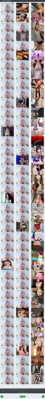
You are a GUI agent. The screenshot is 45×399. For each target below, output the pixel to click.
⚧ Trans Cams (11, 390)
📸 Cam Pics (41, 390)
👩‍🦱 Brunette (27, 389)
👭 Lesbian (41, 389)
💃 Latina (8, 389)
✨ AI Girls (23, 390)
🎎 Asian (2, 389)
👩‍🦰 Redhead (30, 389)
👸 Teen (21, 389)
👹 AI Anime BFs (34, 390)
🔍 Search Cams (22, 391)
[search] (43, 396)
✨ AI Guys (30, 390)
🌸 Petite (35, 389)
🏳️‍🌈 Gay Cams (7, 390)
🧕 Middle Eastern (15, 389)
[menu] (2, 396)
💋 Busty (38, 389)
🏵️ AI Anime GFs (26, 390)
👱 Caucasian (10, 389)
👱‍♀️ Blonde (24, 389)
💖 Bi (43, 389)
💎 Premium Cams (15, 390)
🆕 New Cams (3, 390)
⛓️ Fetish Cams (19, 390)
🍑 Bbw (33, 389)
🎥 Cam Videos (38, 390)
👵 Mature (18, 389)
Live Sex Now (22, 396)
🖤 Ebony (5, 389)
